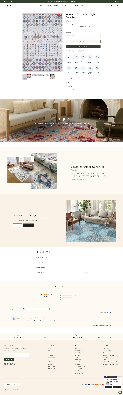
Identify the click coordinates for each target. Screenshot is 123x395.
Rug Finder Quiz (51, 368)
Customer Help (107, 350)
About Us (50, 348)
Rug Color (63, 5)
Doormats (77, 364)
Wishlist (117, 1)
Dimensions (68, 32)
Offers (104, 359)
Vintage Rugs (78, 353)
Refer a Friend (51, 366)
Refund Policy (100, 388)
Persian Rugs (78, 359)
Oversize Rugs (78, 362)
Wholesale (50, 359)
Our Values (50, 355)
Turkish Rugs (78, 357)
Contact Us (106, 348)
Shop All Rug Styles (80, 366)
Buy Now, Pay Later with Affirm (111, 364)
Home (5, 10)
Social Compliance (52, 357)
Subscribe (9, 359)
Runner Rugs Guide (79, 373)
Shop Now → (69, 1)
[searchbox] (17, 309)
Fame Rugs (9, 388)
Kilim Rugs (77, 355)
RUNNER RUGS (28, 225)
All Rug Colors (78, 368)
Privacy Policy (93, 388)
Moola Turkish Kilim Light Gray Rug (15, 10)
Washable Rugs (78, 350)
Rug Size (71, 5)
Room (76, 5)
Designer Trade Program (109, 355)
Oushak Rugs (48, 5)
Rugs (41, 5)
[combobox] (32, 309)
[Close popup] (120, 378)
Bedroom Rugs (40, 267)
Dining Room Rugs (41, 262)
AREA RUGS (17, 225)
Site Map (105, 357)
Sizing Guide (78, 371)
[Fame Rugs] (7, 5)
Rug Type (56, 5)
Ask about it (117, 387)
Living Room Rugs (41, 257)
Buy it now (83, 46)
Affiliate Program (52, 362)
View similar (108, 387)
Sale (82, 5)
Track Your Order (107, 353)
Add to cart (83, 41)
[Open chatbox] (120, 392)
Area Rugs (77, 348)
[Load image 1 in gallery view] (42, 42)
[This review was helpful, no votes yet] (106, 325)
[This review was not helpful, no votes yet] (109, 325)
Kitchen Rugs (40, 273)
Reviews (50, 353)
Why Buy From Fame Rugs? (110, 362)
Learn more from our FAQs (77, 179)
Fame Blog (50, 350)
